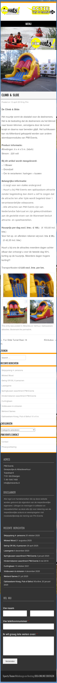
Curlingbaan (7, 401)
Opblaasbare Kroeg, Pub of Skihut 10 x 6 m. (20, 416)
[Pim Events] (28, 10)
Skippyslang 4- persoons (12, 370)
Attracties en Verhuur (32, 325)
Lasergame (6, 385)
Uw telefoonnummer (16, 621)
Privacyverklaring (9, 446)
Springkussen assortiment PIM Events (18, 390)
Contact (5, 441)
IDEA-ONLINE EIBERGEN (44, 676)
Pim (26, 102)
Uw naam (8, 608)
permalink (27, 329)
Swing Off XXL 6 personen (13, 380)
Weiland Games (8, 411)
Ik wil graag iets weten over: (20, 634)
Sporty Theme (9, 676)
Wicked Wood (7, 375)
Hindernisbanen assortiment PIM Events (19, 395)
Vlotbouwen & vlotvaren (12, 406)
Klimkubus (50, 339)
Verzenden (10, 661)
